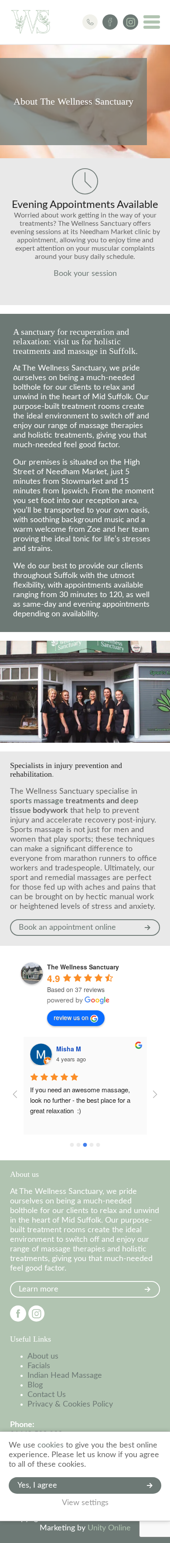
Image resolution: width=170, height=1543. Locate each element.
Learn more (38, 1289)
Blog (35, 1385)
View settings (85, 1503)
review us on (71, 1017)
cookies (50, 1445)
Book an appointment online (67, 927)
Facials (38, 1366)
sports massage (37, 801)
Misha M (68, 1048)
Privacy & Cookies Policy (70, 1404)
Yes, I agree (37, 1485)
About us (42, 1356)
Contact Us (46, 1395)
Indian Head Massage (64, 1376)
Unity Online (109, 1528)
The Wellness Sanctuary (30, 22)
